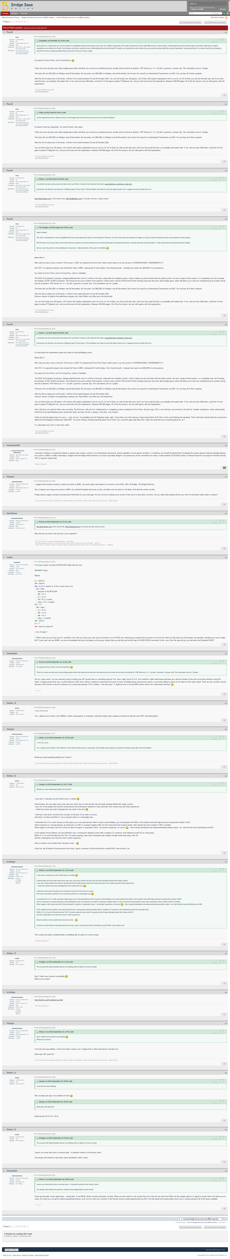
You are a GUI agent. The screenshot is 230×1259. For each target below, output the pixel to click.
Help (224, 9)
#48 (226, 513)
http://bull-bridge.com (42, 91)
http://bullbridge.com (74, 199)
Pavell (10, 32)
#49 (226, 557)
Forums (6, 13)
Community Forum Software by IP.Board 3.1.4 (212, 1255)
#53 (226, 776)
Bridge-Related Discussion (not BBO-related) (38, 17)
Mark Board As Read (42, 1255)
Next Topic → (223, 1222)
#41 (226, 32)
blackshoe (12, 513)
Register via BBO (198, 9)
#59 (226, 1129)
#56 (226, 992)
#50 (226, 653)
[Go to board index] (18, 6)
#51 (226, 703)
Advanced (227, 13)
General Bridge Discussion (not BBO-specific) (73, 17)
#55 (226, 953)
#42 (226, 104)
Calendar (24, 13)
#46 (226, 445)
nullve (10, 557)
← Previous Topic (180, 1222)
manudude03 (13, 445)
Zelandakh (12, 653)
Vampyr (10, 477)
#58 (226, 1073)
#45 (226, 324)
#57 (226, 1023)
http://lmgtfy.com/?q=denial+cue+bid (49, 1000)
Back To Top (7, 1255)
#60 (226, 1171)
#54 (226, 862)
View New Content (217, 17)
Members (14, 13)
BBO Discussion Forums (11, 17)
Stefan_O (11, 703)
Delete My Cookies (28, 1255)
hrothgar (11, 862)
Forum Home (16, 1255)
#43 (226, 171)
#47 (226, 477)
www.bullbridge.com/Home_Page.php (118, 184)
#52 (226, 729)
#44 (226, 219)
